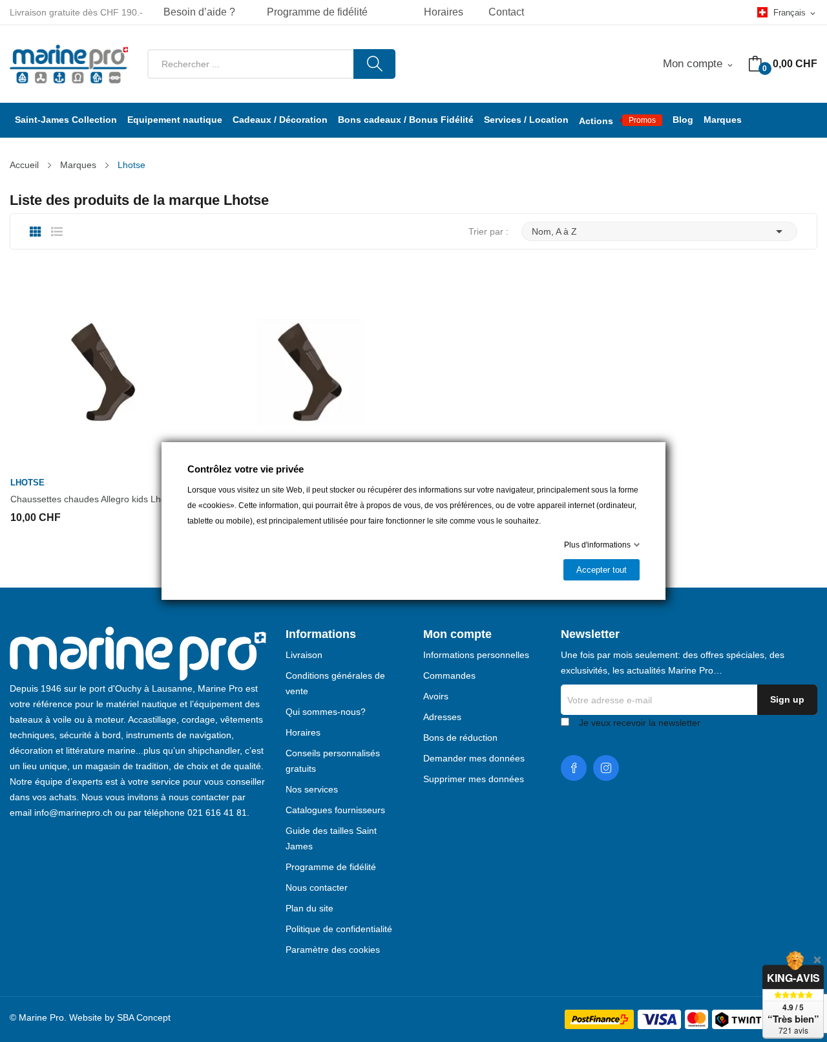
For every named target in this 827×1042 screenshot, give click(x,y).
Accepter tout (601, 570)
